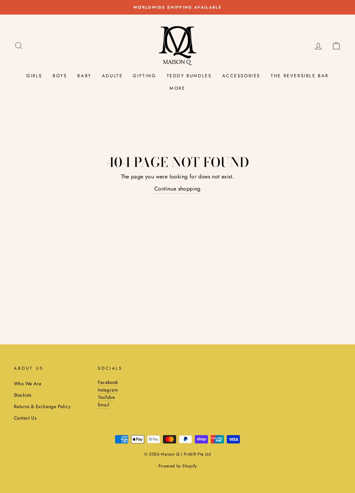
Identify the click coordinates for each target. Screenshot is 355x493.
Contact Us (25, 417)
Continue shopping (177, 189)
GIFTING (144, 75)
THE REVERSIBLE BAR (300, 75)
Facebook (108, 382)
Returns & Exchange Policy (42, 406)
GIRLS (34, 75)
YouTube (106, 397)
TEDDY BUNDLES (189, 75)
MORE (177, 88)
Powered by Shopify (177, 466)
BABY (84, 75)
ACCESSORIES (241, 75)
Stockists (23, 394)
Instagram (108, 389)
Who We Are (27, 383)
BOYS (60, 75)
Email (104, 404)
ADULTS (112, 75)
